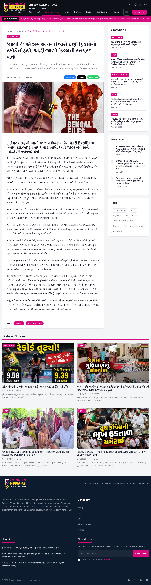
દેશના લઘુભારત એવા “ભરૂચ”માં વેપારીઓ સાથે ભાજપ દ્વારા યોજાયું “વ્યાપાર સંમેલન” (129, 180)
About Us (93, 484)
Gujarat (134, 210)
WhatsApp (93, 77)
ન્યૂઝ (114, 55)
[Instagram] (135, 4)
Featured (117, 37)
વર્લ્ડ (38, 12)
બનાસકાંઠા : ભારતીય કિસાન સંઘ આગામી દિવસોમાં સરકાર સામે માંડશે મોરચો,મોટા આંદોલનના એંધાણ (127, 81)
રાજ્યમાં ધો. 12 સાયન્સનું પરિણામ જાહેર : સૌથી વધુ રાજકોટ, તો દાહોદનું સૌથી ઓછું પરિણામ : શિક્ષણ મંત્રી (130, 149)
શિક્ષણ (89, 12)
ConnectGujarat (119, 221)
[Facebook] (130, 4)
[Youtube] (145, 4)
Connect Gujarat (120, 210)
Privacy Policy (141, 484)
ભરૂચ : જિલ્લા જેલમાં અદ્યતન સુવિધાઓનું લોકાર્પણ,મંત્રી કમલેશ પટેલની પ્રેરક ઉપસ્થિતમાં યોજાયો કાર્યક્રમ (128, 61)
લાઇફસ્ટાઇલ (101, 12)
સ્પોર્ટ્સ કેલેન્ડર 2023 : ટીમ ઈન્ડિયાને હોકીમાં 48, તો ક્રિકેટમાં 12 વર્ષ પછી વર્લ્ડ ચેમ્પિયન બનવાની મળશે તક (131, 165)
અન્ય (116, 12)
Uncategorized (120, 75)
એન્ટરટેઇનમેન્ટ (52, 12)
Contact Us (122, 484)
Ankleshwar (129, 226)
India (132, 221)
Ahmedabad (118, 231)
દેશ (30, 12)
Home (9, 31)
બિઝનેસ (78, 12)
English (139, 12)
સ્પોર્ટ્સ (66, 12)
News (140, 226)
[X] (140, 580)
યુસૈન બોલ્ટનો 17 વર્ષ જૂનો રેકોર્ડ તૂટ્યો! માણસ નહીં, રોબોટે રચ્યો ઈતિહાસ (32, 19)
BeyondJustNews (120, 216)
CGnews (136, 216)
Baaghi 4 (19, 323)
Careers (106, 484)
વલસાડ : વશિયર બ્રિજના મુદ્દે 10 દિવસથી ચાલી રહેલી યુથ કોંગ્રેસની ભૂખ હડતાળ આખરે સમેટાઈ (127, 121)
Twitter (82, 77)
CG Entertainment (34, 323)
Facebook (70, 77)
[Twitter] (140, 4)
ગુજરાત (19, 12)
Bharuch (116, 226)
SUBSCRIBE (140, 554)
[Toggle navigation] (126, 12)
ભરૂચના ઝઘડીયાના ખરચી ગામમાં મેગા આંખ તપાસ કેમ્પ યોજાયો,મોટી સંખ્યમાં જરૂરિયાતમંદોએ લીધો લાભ (128, 101)
